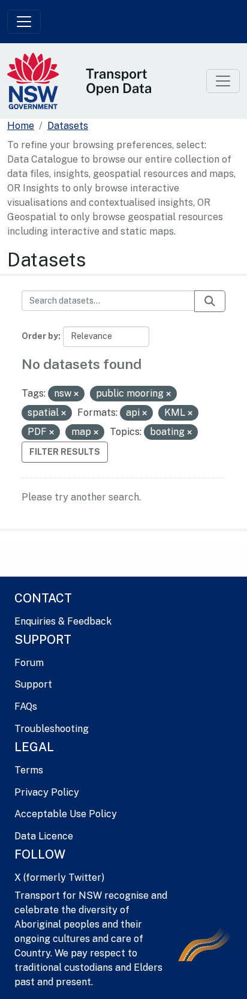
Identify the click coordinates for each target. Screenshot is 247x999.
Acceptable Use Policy (65, 814)
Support (33, 684)
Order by (40, 336)
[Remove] (76, 394)
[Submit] (209, 301)
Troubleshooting (51, 728)
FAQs (25, 706)
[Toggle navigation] (24, 22)
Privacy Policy (46, 792)
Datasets (67, 125)
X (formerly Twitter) (59, 877)
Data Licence (43, 836)
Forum (29, 662)
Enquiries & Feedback (63, 621)
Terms (28, 770)
